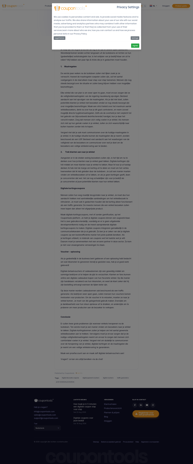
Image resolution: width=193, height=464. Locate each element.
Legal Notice (59, 38)
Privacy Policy (80, 33)
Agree (135, 45)
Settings (135, 38)
